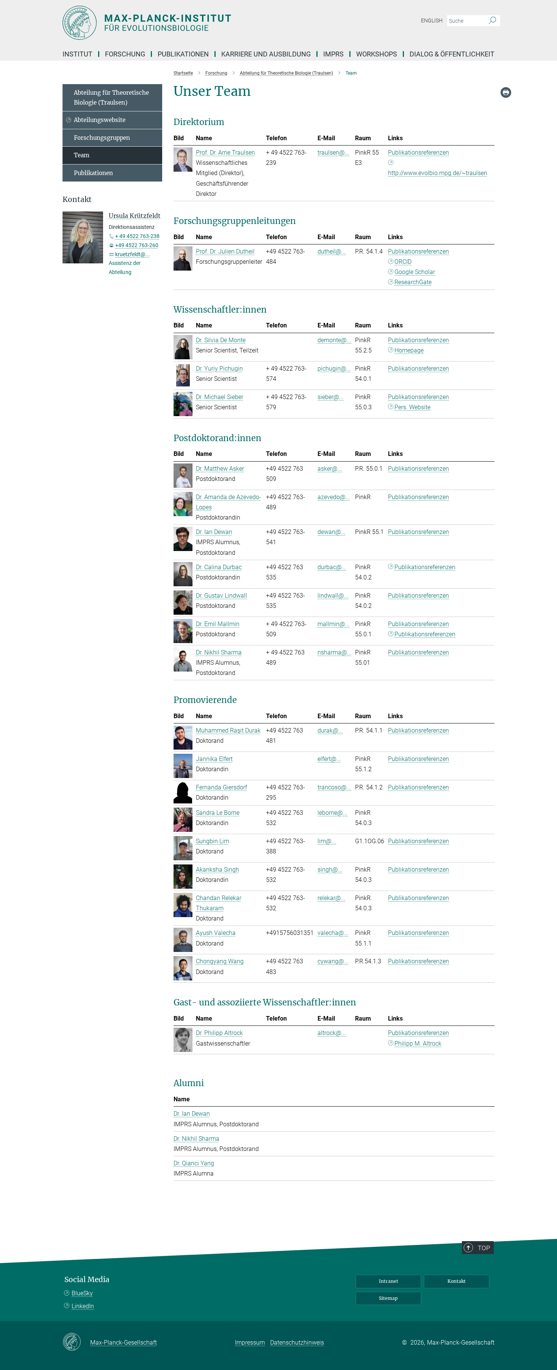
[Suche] (492, 21)
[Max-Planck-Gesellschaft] (76, 1342)
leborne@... (332, 812)
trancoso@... (334, 787)
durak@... (330, 730)
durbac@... (332, 567)
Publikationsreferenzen (418, 152)
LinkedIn (83, 1306)
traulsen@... (333, 152)
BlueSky (82, 1293)
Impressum (250, 1342)
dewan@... (332, 531)
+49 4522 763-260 (136, 245)
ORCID (402, 261)
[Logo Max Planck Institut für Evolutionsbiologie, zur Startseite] (205, 23)
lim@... (327, 841)
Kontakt (456, 1281)
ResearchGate (413, 282)
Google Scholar (414, 272)
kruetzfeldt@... (132, 254)
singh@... (330, 869)
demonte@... (334, 340)
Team (81, 155)
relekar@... (332, 898)
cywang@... (333, 961)
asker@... (330, 468)
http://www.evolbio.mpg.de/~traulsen (437, 173)
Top (484, 1248)
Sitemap (388, 1298)
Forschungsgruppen (102, 137)
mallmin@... (334, 624)
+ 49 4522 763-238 (137, 236)
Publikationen (93, 173)
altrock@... (332, 1033)
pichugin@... (334, 368)
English (432, 20)
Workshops (376, 54)
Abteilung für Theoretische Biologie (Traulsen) (111, 97)
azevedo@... (334, 497)
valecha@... (333, 932)
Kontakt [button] (77, 199)
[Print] (506, 92)
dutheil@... (332, 251)
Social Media (87, 1279)
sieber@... (331, 397)
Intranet (388, 1281)
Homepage (409, 350)
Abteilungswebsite (99, 120)
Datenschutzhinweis (297, 1342)
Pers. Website (412, 407)
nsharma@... (335, 652)
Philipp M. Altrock (417, 1043)
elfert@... (329, 759)
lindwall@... (333, 595)
